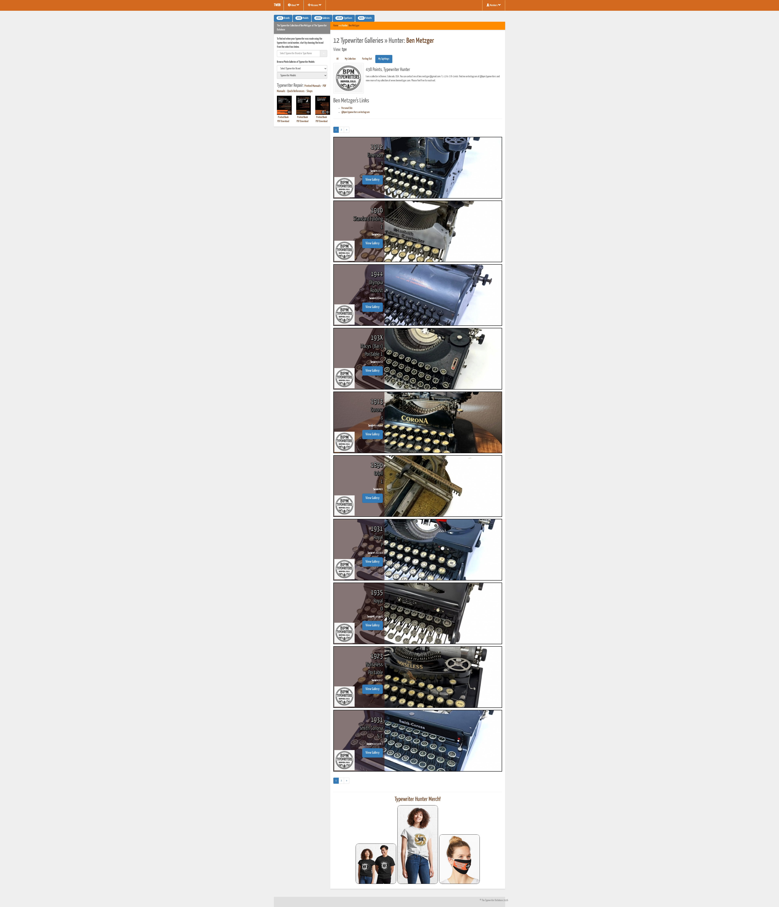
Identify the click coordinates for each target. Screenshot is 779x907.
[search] (302, 68)
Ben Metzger (354, 25)
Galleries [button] (323, 18)
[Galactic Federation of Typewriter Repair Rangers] (417, 844)
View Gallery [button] (372, 179)
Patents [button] (365, 18)
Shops (310, 91)
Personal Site (346, 108)
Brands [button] (284, 18)
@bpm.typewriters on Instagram (355, 112)
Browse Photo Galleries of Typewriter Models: (296, 62)
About (294, 5)
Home (335, 25)
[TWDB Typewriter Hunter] (376, 864)
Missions (315, 5)
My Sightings (383, 59)
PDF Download (283, 121)
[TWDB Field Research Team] (459, 859)
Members (493, 5)
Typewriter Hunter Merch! (418, 799)
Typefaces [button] (344, 18)
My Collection (350, 59)
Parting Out (367, 59)
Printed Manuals (312, 86)
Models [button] (303, 18)
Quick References (295, 91)
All (337, 59)
